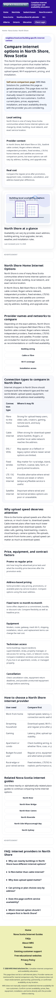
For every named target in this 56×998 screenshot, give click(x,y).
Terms (28, 964)
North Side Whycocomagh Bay (28, 823)
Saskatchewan (29, 12)
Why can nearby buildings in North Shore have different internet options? (26, 862)
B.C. (44, 17)
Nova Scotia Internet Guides (28, 934)
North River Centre (28, 810)
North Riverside (28, 817)
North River (28, 798)
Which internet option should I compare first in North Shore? (23, 912)
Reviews (28, 947)
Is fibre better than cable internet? (26, 872)
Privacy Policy (28, 959)
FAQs (28, 938)
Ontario (16, 22)
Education (27, 22)
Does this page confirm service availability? (23, 900)
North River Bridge (28, 804)
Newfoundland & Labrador (28, 17)
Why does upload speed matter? (25, 879)
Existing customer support (28, 951)
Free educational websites (28, 955)
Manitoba (16, 12)
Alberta (6, 22)
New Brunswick (45, 12)
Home (5, 12)
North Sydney (28, 830)
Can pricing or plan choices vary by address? (25, 889)
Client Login (40, 22)
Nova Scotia (8, 17)
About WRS (28, 942)
